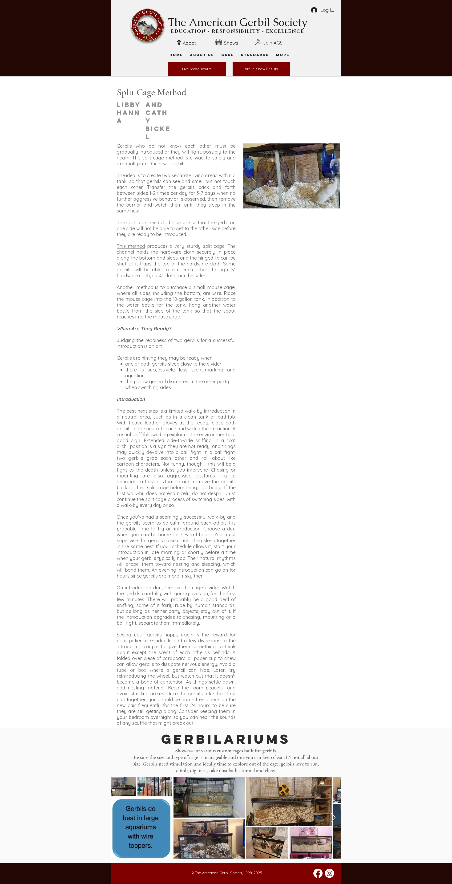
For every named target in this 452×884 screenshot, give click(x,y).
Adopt (189, 43)
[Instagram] (329, 873)
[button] (283, 55)
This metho (129, 246)
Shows (231, 43)
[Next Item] (333, 817)
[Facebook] (318, 873)
